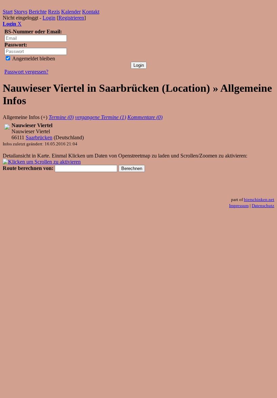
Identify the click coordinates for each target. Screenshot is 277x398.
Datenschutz (263, 205)
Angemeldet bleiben (33, 58)
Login (49, 18)
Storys (20, 12)
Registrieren (71, 18)
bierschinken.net (259, 199)
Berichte (38, 12)
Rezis (54, 12)
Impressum (239, 205)
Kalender (71, 12)
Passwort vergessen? (26, 72)
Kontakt (90, 12)
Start (7, 12)
